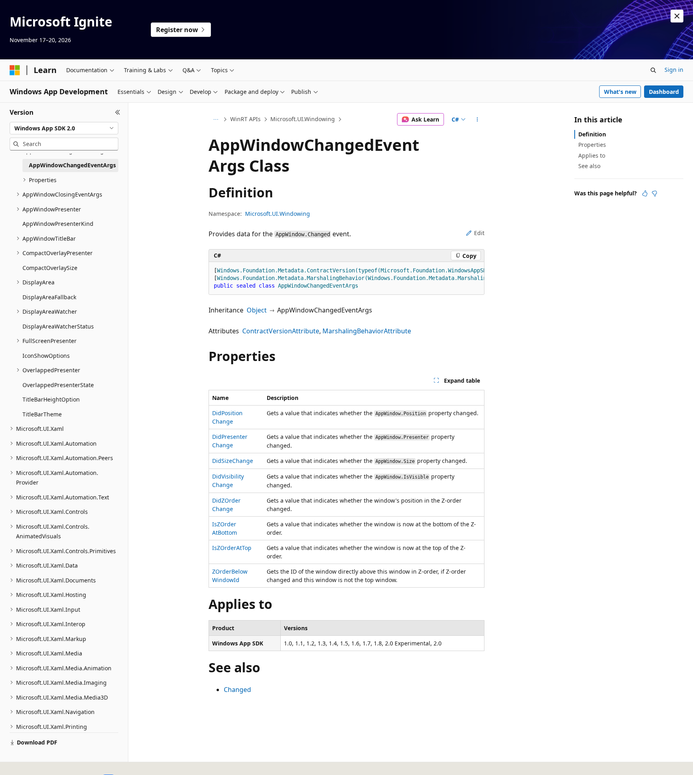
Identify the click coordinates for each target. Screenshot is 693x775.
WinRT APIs (245, 119)
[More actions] (477, 119)
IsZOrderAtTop (231, 548)
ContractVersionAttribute (280, 331)
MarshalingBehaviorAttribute (366, 331)
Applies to (591, 155)
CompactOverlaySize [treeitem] (49, 268)
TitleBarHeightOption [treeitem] (51, 399)
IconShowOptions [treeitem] (46, 355)
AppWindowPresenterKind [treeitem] (57, 223)
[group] (346, 278)
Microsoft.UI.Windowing (302, 119)
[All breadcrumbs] (216, 119)
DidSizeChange (232, 461)
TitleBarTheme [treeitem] (42, 414)
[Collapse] (118, 112)
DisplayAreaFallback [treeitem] (49, 297)
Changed (237, 689)
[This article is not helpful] (654, 193)
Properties (592, 144)
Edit (479, 233)
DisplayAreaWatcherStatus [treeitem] (58, 326)
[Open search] (653, 70)
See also (589, 166)
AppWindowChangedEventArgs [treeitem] (72, 165)
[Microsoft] (15, 70)
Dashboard (664, 91)
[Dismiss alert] (677, 16)
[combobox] (64, 128)
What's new (620, 91)
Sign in (674, 69)
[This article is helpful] (645, 193)
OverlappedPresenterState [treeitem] (58, 385)
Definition (592, 134)
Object (257, 310)
